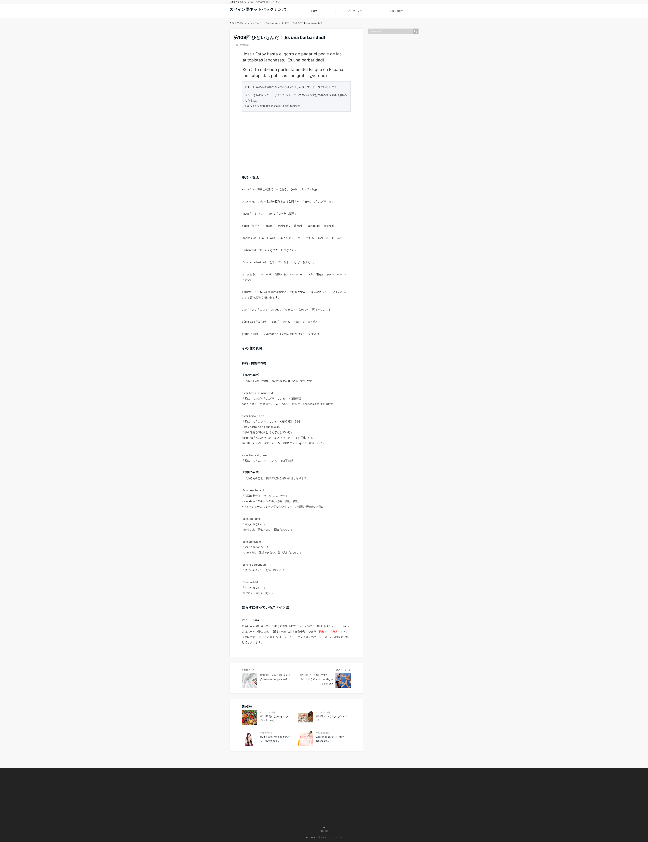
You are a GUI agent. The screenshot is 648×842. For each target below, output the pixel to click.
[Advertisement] (296, 142)
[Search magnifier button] (415, 31)
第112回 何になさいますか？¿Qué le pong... (275, 718)
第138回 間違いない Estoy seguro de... (330, 738)
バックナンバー (356, 10)
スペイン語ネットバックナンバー (258, 11)
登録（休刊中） (397, 10)
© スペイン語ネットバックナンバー (324, 837)
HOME (314, 10)
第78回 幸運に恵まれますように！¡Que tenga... (276, 738)
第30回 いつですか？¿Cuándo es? (332, 718)
